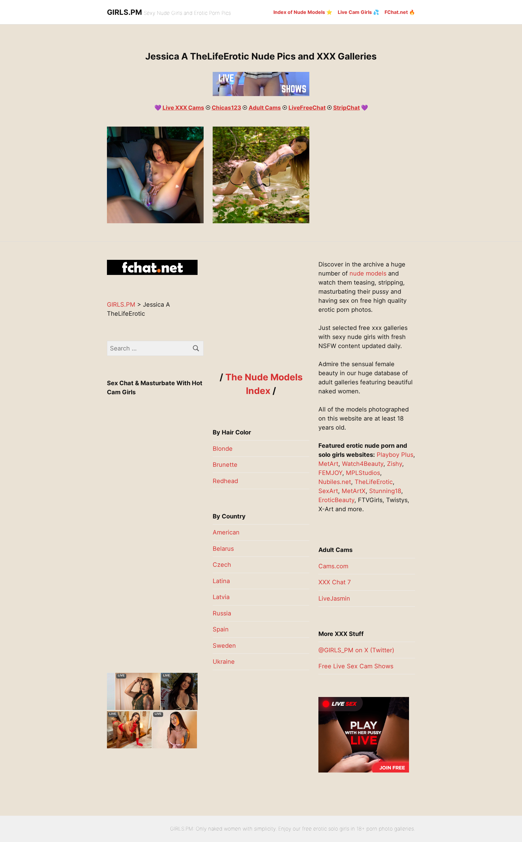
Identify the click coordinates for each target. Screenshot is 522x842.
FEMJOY (330, 472)
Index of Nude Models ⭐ (302, 12)
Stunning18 (385, 491)
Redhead (225, 481)
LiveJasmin (334, 598)
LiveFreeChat (307, 107)
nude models (368, 273)
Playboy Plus (395, 454)
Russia (222, 613)
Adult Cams (265, 107)
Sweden (224, 645)
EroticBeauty (336, 500)
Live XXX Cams (183, 107)
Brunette (225, 464)
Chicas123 (226, 107)
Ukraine (224, 661)
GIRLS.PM (124, 12)
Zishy (394, 463)
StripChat (346, 107)
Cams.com (333, 566)
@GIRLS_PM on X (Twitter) (356, 650)
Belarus (223, 548)
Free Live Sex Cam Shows (355, 666)
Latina (221, 581)
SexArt (328, 491)
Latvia (221, 597)
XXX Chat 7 (334, 582)
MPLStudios (363, 472)
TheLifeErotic (374, 482)
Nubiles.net (334, 482)
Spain (221, 629)
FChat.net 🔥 (400, 12)
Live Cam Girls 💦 (358, 12)
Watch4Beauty (362, 463)
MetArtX (354, 491)
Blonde (223, 448)
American (226, 532)
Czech (222, 564)
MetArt (328, 463)
